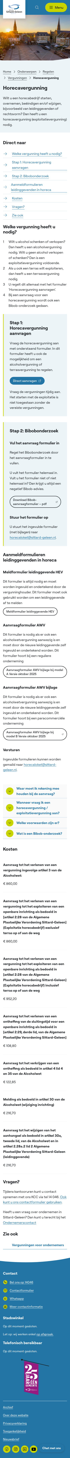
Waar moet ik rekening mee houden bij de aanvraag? (37, 791)
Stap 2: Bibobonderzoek (30, 176)
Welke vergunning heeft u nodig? (37, 154)
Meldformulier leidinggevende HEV (30, 611)
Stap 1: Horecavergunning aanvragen (31, 164)
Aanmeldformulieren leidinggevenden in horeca (31, 187)
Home (7, 71)
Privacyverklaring (15, 1423)
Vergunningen (17, 78)
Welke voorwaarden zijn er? (37, 823)
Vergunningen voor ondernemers (38, 1245)
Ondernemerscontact (19, 1222)
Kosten (17, 198)
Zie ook (17, 215)
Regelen (48, 71)
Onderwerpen (27, 71)
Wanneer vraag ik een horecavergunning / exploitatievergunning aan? (38, 807)
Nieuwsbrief (11, 1439)
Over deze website (15, 1415)
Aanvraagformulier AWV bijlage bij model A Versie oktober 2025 (34, 672)
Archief (8, 1407)
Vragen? (18, 207)
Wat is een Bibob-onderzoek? (39, 833)
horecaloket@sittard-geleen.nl (33, 537)
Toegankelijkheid (14, 1431)
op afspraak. (44, 1334)
